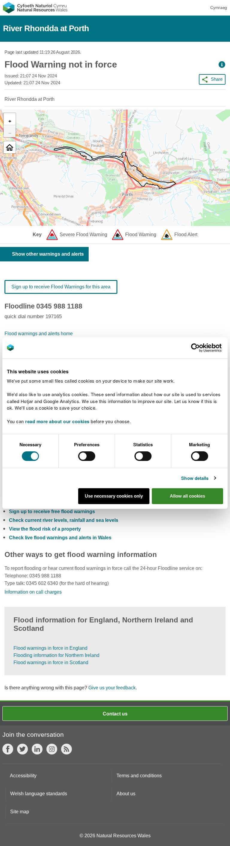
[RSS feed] (66, 749)
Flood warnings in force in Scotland (50, 662)
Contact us (115, 713)
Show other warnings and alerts (48, 254)
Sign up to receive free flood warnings (52, 511)
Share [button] (217, 79)
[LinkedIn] (37, 749)
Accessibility (23, 775)
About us (125, 793)
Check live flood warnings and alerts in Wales (60, 537)
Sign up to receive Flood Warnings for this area (61, 286)
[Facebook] (7, 749)
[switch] (86, 456)
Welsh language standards (38, 793)
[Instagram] (51, 749)
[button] (222, 64)
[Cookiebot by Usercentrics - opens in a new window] (205, 348)
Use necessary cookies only (114, 495)
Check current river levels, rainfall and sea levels (63, 520)
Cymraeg (218, 7)
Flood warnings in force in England (50, 648)
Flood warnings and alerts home (38, 333)
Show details (194, 478)
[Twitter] (22, 749)
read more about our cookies (57, 421)
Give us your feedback (112, 687)
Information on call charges (33, 592)
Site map (19, 811)
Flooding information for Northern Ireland (56, 655)
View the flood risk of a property (45, 528)
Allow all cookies (187, 495)
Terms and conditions (139, 775)
